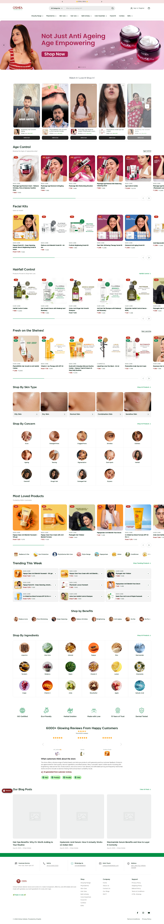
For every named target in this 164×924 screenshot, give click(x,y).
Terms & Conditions (133, 919)
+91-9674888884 (80, 865)
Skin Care (16, 183)
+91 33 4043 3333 (52, 865)
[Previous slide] (143, 198)
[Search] (112, 8)
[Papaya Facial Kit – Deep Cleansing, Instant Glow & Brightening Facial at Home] (26, 228)
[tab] (80, 67)
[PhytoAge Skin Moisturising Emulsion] (82, 168)
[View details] (55, 573)
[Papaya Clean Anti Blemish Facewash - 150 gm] (26, 517)
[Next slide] (160, 45)
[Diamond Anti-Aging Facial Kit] (138, 228)
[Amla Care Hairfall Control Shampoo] (64, 596)
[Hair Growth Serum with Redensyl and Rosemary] (54, 291)
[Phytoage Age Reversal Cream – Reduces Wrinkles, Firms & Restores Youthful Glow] (26, 168)
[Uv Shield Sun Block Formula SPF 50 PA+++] (138, 517)
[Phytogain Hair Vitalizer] (82, 517)
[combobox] (82, 8)
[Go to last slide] (4, 45)
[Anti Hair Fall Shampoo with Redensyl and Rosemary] (110, 291)
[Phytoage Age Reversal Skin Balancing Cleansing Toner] (110, 168)
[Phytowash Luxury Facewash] (64, 585)
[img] (82, 731)
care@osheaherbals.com (111, 865)
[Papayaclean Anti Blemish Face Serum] (110, 517)
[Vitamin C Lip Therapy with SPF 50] (54, 349)
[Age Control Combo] (138, 168)
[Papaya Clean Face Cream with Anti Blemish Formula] (54, 517)
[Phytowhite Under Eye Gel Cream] (138, 349)
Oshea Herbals (22, 919)
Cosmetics (101, 363)
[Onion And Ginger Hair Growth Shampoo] (82, 291)
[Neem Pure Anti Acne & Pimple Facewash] (111, 596)
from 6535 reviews (82, 733)
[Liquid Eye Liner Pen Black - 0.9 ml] (110, 349)
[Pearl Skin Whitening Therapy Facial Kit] (110, 228)
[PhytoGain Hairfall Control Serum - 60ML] (138, 291)
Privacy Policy (146, 919)
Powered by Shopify (34, 919)
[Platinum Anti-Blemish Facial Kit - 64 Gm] (54, 228)
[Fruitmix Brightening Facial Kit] (82, 228)
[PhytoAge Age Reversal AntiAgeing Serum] (54, 168)
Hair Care (16, 306)
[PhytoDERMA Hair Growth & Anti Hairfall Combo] (26, 349)
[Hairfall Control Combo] (26, 291)
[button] (62, 1)
